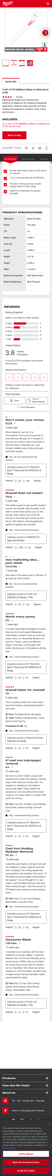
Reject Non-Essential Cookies (26, 1162)
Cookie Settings (26, 1153)
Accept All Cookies (26, 1170)
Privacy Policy (10, 1148)
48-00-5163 (10, 81)
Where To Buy (14, 135)
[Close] (48, 1124)
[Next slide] (45, 33)
